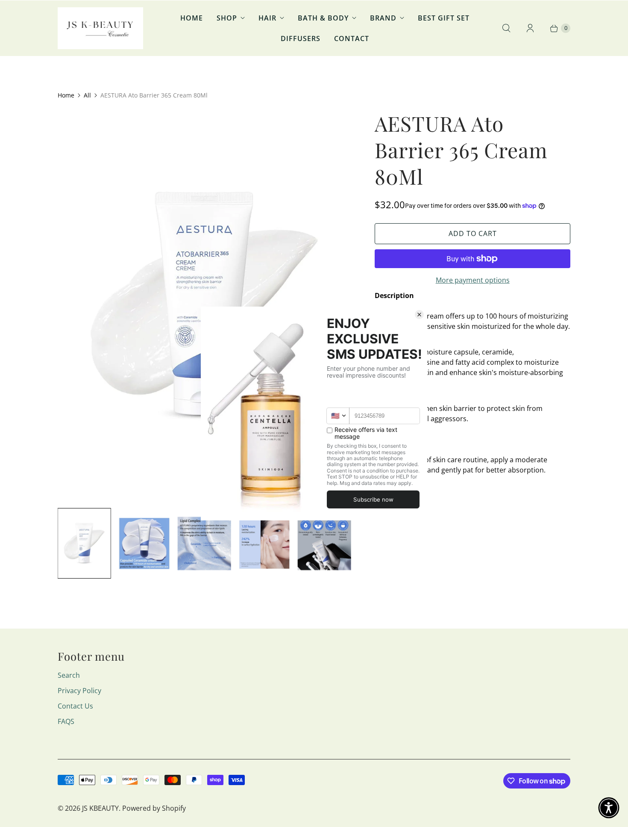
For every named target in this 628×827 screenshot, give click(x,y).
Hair (267, 18)
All (87, 95)
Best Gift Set (444, 18)
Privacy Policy (79, 690)
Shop (227, 18)
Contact (351, 38)
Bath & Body (323, 18)
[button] (608, 807)
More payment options (473, 280)
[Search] (506, 28)
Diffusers (300, 38)
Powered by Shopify (154, 808)
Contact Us (75, 706)
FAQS (66, 721)
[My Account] (530, 28)
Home (191, 18)
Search (69, 675)
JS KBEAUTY (100, 808)
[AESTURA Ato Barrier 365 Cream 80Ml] (204, 305)
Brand (383, 18)
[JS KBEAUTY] (100, 28)
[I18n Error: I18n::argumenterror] (84, 543)
